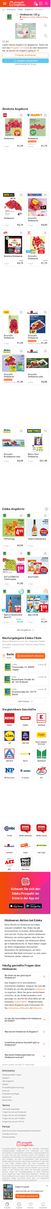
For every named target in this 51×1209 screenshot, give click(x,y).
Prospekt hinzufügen (10, 1094)
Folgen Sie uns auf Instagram (14, 1115)
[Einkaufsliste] (41, 3)
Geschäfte (11, 10)
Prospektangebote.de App (13, 1087)
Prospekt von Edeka (20, 48)
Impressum (6, 1097)
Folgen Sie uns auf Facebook (14, 1112)
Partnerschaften (8, 1137)
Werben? (6, 1078)
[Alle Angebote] (46, 509)
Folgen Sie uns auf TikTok (13, 1122)
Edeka (20, 10)
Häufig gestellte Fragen (11, 1075)
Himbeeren (40, 989)
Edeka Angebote (13, 509)
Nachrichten (7, 1100)
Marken (5, 1084)
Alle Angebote (8, 1081)
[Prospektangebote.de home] (17, 3)
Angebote (29, 10)
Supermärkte (21, 1001)
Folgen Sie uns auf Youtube (13, 1118)
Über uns (6, 1091)
